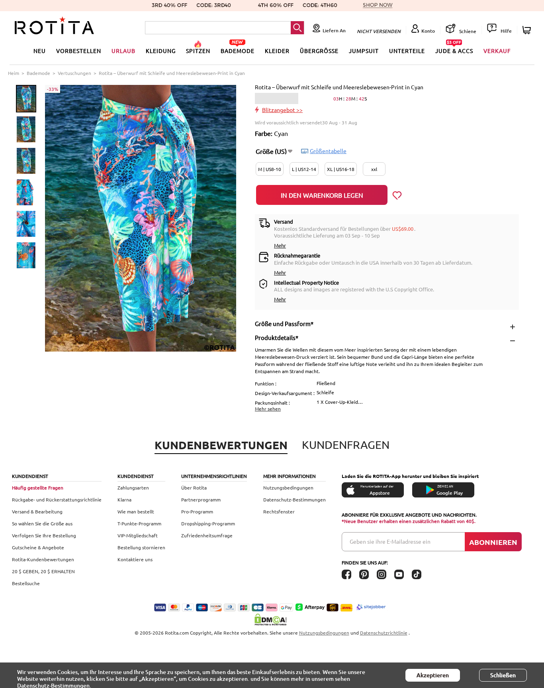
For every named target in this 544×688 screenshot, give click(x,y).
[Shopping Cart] (527, 30)
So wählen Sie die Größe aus (42, 523)
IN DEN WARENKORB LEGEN (322, 195)
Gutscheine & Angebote (38, 547)
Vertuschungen (74, 73)
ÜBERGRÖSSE (319, 50)
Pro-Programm (197, 511)
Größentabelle (328, 150)
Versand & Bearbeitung (37, 511)
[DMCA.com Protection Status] (272, 619)
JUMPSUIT (364, 50)
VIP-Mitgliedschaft (137, 535)
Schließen (503, 675)
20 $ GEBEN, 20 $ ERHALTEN (43, 571)
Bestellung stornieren (141, 547)
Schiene (467, 31)
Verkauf (497, 50)
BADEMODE (237, 50)
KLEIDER (277, 50)
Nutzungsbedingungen (288, 487)
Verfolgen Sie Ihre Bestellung (44, 535)
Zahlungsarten (133, 487)
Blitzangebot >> (282, 109)
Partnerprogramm (201, 499)
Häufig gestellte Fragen (37, 487)
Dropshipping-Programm (208, 523)
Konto (428, 31)
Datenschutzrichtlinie (383, 632)
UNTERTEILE (407, 50)
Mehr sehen (268, 408)
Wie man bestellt (135, 511)
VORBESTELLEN (78, 50)
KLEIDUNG (161, 50)
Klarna (124, 499)
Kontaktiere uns (135, 559)
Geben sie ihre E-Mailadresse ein (390, 541)
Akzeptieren (433, 675)
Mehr (280, 245)
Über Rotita (194, 487)
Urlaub (123, 50)
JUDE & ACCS (454, 50)
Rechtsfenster (279, 511)
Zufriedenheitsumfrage (207, 535)
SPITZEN (198, 50)
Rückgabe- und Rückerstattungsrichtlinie (57, 499)
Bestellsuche (26, 583)
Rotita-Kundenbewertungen (43, 559)
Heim (13, 73)
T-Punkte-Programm (139, 523)
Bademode (38, 73)
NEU (39, 50)
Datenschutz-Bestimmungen (294, 499)
